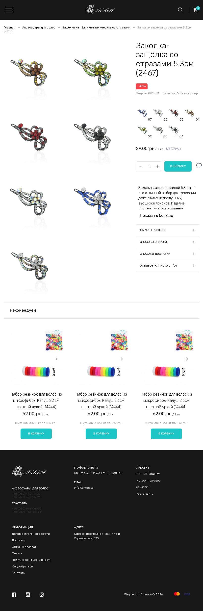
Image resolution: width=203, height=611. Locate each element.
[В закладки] (199, 166)
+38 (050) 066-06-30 (27, 508)
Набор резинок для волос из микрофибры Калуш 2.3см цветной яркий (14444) (36, 400)
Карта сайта (144, 493)
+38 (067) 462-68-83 (26, 511)
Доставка (18, 540)
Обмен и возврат (24, 547)
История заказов (148, 480)
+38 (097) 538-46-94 (26, 497)
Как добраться (22, 566)
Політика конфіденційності (31, 559)
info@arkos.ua (84, 487)
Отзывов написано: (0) (158, 265)
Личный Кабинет (148, 474)
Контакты (18, 573)
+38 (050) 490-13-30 (26, 493)
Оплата (17, 553)
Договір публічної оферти (31, 533)
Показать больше (156, 215)
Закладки (142, 487)
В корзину (36, 433)
